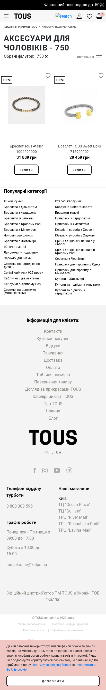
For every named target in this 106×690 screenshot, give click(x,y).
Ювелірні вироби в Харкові (75, 235)
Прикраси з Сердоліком (72, 218)
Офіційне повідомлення (67, 630)
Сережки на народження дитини (22, 265)
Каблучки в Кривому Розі (22, 284)
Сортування (85, 57)
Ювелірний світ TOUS (53, 396)
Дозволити (53, 681)
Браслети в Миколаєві (20, 229)
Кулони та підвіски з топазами (77, 284)
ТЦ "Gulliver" (69, 511)
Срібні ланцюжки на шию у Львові (75, 243)
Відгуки (53, 345)
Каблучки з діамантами (21, 278)
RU (47, 452)
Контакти (53, 331)
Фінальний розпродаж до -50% (71, 4)
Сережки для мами (18, 258)
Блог (53, 418)
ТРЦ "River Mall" (73, 517)
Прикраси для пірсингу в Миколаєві (73, 272)
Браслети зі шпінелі (18, 218)
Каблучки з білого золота (74, 207)
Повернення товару (53, 382)
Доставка (53, 360)
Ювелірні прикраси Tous (20, 26)
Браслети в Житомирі (20, 241)
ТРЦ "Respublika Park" (79, 524)
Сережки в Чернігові (70, 258)
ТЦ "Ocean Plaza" (74, 505)
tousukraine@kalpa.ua (26, 564)
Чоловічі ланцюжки (18, 235)
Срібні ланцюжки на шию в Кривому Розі (75, 251)
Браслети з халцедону (20, 212)
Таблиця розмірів (53, 374)
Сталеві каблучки (68, 201)
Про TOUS (53, 403)
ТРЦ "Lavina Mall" (75, 530)
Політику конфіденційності (51, 665)
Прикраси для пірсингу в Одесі (77, 264)
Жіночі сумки (13, 201)
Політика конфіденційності (70, 624)
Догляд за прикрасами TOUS (53, 389)
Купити (26, 170)
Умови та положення (31, 624)
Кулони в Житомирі (69, 278)
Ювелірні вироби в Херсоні (74, 229)
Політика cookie (33, 630)
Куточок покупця (53, 338)
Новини (53, 411)
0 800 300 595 (19, 506)
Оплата (53, 367)
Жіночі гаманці (15, 246)
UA (59, 452)
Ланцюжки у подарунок (21, 252)
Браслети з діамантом (20, 207)
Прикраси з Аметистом (72, 224)
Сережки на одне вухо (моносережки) (20, 291)
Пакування (53, 353)
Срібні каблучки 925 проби (23, 272)
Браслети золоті (67, 212)
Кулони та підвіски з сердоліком (70, 292)
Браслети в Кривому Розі (22, 224)
